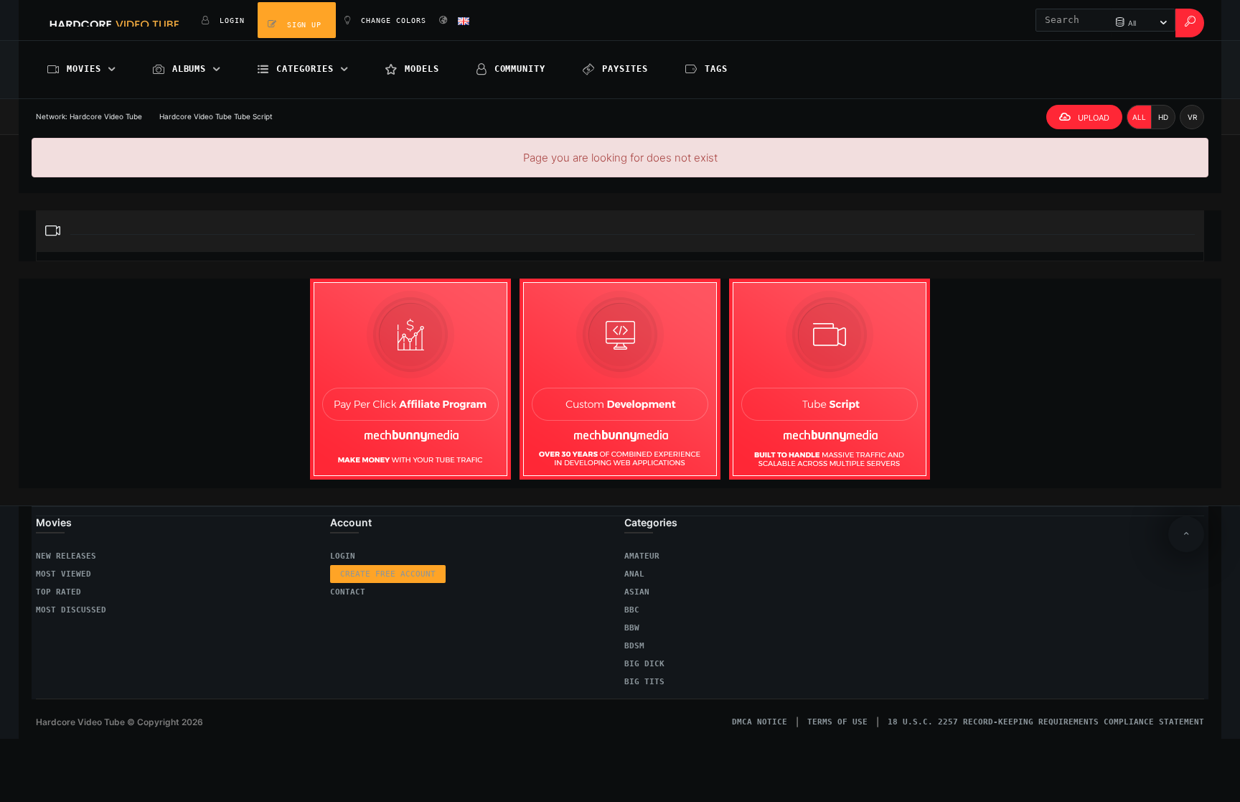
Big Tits (644, 681)
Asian (636, 592)
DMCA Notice (759, 722)
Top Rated (58, 592)
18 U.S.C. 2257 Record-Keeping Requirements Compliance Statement (1046, 722)
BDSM (634, 646)
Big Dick (644, 663)
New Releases (66, 556)
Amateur (641, 556)
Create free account (388, 574)
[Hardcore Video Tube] (114, 20)
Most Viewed (63, 574)
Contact (347, 592)
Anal (634, 574)
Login (342, 556)
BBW (631, 628)
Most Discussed (71, 610)
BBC (631, 610)
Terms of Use (837, 722)
